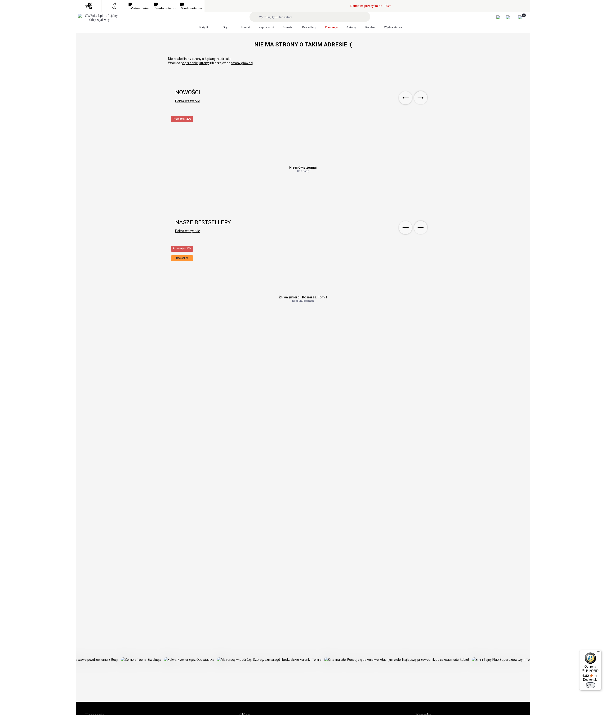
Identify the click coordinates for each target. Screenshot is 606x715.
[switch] (590, 685)
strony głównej (242, 63)
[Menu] (598, 653)
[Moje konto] (500, 17)
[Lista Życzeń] (510, 17)
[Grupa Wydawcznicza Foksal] (99, 18)
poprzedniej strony (195, 63)
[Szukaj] (255, 17)
